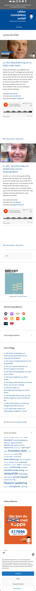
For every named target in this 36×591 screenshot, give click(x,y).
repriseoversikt (21, 422)
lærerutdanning (11, 459)
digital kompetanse (19, 445)
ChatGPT (17, 437)
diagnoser (7, 443)
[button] (33, 554)
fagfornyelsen (25, 448)
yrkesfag (24, 486)
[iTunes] (7, 318)
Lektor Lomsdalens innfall (18, 15)
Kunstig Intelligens (8, 457)
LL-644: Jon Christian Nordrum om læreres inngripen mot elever (15, 367)
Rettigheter (6, 467)
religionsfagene (26, 465)
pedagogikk (23, 462)
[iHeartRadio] (13, 323)
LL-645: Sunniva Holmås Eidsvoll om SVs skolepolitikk (17, 362)
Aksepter (18, 573)
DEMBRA (26, 437)
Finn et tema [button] (10, 433)
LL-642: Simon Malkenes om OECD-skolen (16, 378)
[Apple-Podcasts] (13, 313)
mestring (6, 462)
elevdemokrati (17, 448)
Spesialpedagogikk (20, 477)
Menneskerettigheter (25, 460)
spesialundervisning (9, 480)
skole (26, 470)
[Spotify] (25, 318)
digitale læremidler (16, 443)
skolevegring (8, 477)
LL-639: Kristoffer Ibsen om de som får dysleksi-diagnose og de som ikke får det (17, 398)
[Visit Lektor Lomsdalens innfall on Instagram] (17, 2)
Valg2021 (6, 487)
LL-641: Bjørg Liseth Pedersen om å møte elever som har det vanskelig (18, 383)
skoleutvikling (23, 474)
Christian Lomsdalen (14, 5)
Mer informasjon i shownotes (13, 139)
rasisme (14, 465)
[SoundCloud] (19, 318)
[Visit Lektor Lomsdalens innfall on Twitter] (23, 2)
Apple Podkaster (18, 98)
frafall (5, 451)
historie (29, 451)
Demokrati (8, 440)
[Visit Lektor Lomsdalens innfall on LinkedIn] (14, 2)
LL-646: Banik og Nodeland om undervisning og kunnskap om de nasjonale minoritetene (15, 356)
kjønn (16, 454)
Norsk (16, 462)
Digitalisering (8, 445)
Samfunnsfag (15, 467)
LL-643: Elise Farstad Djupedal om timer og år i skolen (17, 373)
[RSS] (13, 318)
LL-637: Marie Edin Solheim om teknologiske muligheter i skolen (15, 409)
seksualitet (24, 467)
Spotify (14, 93)
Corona (21, 437)
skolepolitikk (11, 474)
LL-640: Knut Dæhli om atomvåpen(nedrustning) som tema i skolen (17, 390)
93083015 (28, 5)
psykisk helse (7, 465)
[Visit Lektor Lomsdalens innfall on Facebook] (25, 2)
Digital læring (8, 448)
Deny (18, 579)
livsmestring (17, 457)
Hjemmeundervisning (9, 454)
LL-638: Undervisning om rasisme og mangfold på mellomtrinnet (16, 404)
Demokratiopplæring (20, 440)
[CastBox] (25, 313)
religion (19, 465)
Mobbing (11, 462)
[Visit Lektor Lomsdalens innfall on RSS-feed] (20, 2)
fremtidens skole (17, 451)
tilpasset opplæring (15, 483)
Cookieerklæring (17, 588)
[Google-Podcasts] (19, 313)
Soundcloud (16, 96)
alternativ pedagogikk (9, 437)
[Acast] (7, 313)
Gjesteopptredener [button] (12, 335)
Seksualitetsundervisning (14, 470)
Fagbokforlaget (22, 296)
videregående (14, 486)
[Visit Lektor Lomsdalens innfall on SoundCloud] (10, 2)
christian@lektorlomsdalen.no (18, 7)
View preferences (18, 584)
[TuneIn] (7, 323)
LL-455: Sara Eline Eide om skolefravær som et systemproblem (16, 169)
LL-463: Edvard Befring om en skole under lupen (17, 64)
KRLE (20, 454)
